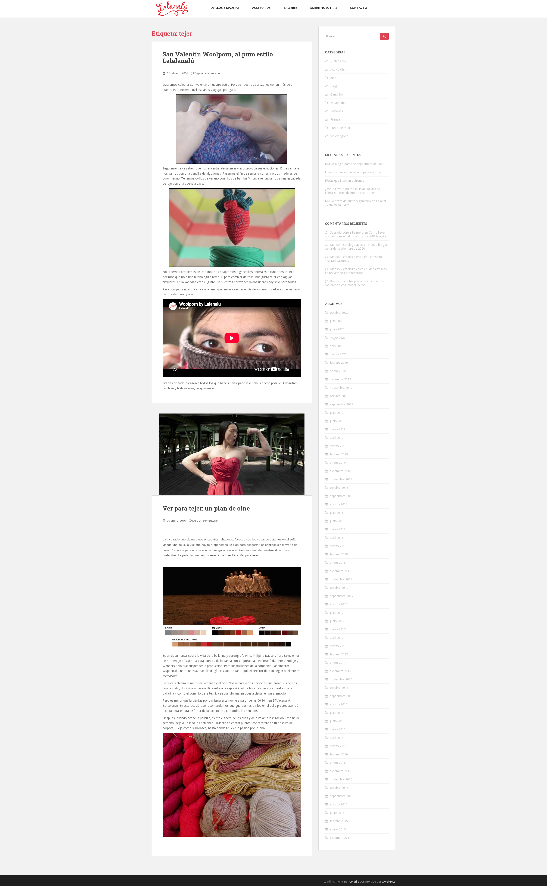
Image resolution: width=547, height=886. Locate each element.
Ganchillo (336, 94)
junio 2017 (337, 621)
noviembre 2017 (341, 579)
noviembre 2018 (341, 479)
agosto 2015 (338, 804)
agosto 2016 (338, 704)
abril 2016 (336, 738)
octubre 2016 (339, 688)
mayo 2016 (338, 729)
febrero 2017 (339, 654)
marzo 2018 (338, 546)
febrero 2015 (339, 821)
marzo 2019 (338, 446)
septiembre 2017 (341, 596)
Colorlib (354, 881)
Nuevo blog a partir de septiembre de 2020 (354, 164)
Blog (333, 86)
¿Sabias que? (339, 61)
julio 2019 (336, 413)
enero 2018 (338, 563)
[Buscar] (384, 36)
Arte (333, 78)
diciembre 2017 (340, 571)
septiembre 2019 (341, 404)
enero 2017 (338, 663)
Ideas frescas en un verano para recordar (353, 172)
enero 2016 (338, 763)
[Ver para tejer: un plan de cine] (232, 454)
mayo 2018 (338, 529)
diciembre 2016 (340, 671)
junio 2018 (337, 521)
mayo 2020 (338, 338)
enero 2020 (338, 371)
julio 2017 (336, 613)
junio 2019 (337, 421)
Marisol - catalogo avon (346, 245)
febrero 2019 (339, 454)
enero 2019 (338, 463)
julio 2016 (336, 713)
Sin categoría (339, 136)
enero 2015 (338, 829)
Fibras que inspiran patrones (344, 180)
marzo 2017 (338, 646)
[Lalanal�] (172, 8)
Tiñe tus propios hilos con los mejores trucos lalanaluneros (354, 283)
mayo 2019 (338, 429)
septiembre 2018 (341, 496)
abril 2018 (336, 538)
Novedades (338, 103)
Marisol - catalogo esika (346, 257)
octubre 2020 (339, 313)
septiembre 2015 (341, 796)
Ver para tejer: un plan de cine (206, 508)
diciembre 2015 (340, 771)
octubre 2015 (339, 788)
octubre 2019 (339, 396)
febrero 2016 (339, 754)
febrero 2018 (339, 554)
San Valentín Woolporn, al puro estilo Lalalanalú (218, 57)
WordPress (388, 881)
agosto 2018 (338, 504)
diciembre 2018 (340, 471)
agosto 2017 (338, 604)
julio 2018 (336, 513)
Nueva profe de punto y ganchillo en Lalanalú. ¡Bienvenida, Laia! (356, 203)
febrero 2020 (339, 363)
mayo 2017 (338, 629)
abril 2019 (336, 438)
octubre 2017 (339, 588)
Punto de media (341, 128)
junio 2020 (337, 329)
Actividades (338, 69)
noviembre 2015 (341, 779)
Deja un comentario (207, 73)
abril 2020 (336, 346)
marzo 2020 (338, 354)
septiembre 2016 (341, 696)
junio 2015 (337, 813)
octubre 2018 (339, 488)
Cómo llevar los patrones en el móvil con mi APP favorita (356, 234)
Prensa (335, 119)
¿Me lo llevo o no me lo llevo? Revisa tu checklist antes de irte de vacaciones (352, 191)
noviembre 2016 (341, 679)
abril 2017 (336, 638)
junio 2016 (337, 721)
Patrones (336, 111)
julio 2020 (336, 321)
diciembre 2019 (340, 379)
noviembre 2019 (341, 388)
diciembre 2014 (340, 838)
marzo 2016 (338, 746)
